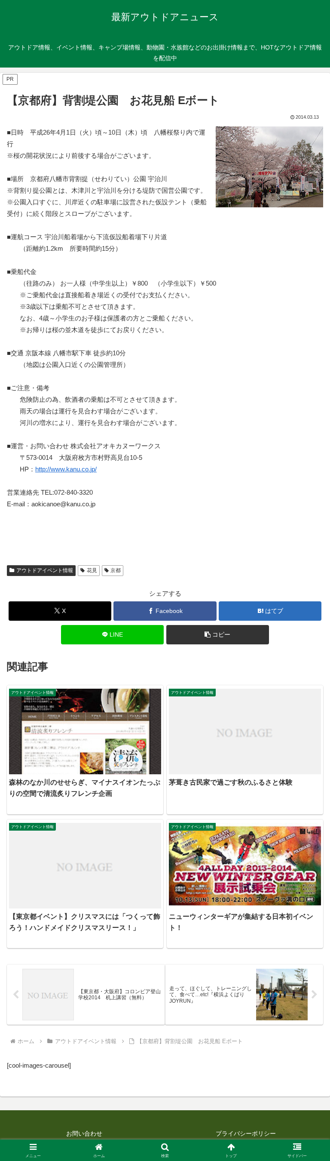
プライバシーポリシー (246, 1133)
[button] (217, 634)
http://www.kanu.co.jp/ (66, 469)
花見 (92, 570)
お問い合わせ (84, 1133)
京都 (115, 570)
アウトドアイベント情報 (44, 570)
